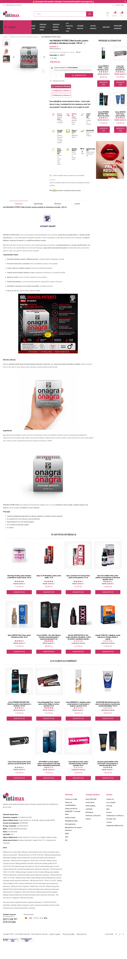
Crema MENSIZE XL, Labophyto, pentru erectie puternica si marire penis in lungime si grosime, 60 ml (78, 704)
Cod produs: (54, 55)
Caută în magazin (54, 934)
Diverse (88, 819)
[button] (44, 57)
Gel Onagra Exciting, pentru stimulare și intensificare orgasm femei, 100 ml (19, 576)
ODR (66, 837)
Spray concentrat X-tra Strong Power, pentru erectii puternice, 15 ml (78, 576)
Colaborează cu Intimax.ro (115, 815)
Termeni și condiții (71, 799)
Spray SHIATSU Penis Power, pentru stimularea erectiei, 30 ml (19, 636)
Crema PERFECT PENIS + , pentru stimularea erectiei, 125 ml (103, 68)
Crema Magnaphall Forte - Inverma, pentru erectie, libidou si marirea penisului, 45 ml (48, 704)
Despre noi (110, 799)
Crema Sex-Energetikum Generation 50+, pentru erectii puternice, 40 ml (120, 68)
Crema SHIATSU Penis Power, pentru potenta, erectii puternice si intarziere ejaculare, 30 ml (120, 114)
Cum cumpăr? (111, 802)
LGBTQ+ (52, 185)
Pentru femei (90, 802)
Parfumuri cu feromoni (93, 815)
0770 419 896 (9, 922)
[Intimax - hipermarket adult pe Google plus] (119, 934)
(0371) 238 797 (10, 919)
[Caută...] (89, 14)
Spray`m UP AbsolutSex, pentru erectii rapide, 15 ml (49, 576)
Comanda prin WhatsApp (62, 86)
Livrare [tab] (77, 204)
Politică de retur (81, 934)
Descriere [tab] (18, 204)
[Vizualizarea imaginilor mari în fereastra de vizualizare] (43, 71)
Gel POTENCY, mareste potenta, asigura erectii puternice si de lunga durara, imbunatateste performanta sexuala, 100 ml (48, 763)
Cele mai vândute (55, 183)
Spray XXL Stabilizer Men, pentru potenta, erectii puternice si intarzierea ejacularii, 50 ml (108, 577)
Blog (107, 809)
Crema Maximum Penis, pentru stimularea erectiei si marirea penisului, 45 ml (78, 763)
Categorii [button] (12, 27)
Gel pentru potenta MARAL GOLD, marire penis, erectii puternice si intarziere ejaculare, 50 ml (107, 763)
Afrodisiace (89, 812)
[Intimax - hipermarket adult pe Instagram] (123, 934)
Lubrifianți (89, 809)
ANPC (67, 833)
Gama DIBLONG (91, 799)
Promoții (109, 806)
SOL (66, 840)
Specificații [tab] (38, 204)
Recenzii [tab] (57, 204)
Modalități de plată (71, 821)
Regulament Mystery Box (114, 825)
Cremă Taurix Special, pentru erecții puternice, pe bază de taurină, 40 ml (19, 763)
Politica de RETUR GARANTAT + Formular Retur (72, 811)
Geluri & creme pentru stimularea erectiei (75, 183)
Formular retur (111, 819)
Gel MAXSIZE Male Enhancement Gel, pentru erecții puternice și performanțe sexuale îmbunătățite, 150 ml (108, 704)
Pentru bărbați (90, 806)
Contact (109, 822)
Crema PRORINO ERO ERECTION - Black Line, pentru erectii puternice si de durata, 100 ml (103, 114)
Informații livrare (70, 824)
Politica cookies (70, 817)
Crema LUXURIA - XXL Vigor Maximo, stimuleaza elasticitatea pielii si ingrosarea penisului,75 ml (49, 637)
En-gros (109, 812)
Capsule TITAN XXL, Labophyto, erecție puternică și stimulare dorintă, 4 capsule (107, 637)
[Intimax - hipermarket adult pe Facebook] (116, 934)
